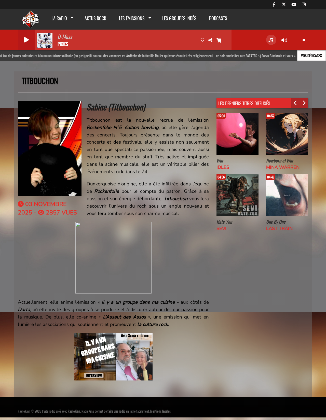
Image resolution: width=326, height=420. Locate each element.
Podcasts (218, 18)
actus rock (95, 18)
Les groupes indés (179, 18)
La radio (59, 18)
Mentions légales (160, 411)
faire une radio (116, 411)
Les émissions (132, 18)
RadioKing (74, 411)
